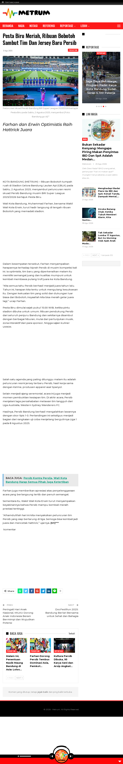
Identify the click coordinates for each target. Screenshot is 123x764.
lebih (84, 26)
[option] (101, 78)
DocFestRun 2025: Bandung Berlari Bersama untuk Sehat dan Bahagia (61, 613)
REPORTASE (66, 26)
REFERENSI (49, 26)
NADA (21, 26)
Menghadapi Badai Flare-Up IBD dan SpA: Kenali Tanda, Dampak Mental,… (109, 192)
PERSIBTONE (73, 50)
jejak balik (43, 692)
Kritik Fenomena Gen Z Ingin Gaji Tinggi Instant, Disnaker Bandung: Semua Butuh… (101, 85)
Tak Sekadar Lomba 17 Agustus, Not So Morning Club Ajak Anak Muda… (101, 238)
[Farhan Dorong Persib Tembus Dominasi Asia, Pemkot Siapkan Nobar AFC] (40, 645)
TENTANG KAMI (12, 2)
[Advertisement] (40, 156)
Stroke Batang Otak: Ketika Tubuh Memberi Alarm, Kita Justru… (99, 214)
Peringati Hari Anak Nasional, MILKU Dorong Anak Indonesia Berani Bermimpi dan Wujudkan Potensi (18, 616)
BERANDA (8, 26)
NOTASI (33, 26)
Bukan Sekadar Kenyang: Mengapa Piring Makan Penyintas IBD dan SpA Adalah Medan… (100, 152)
